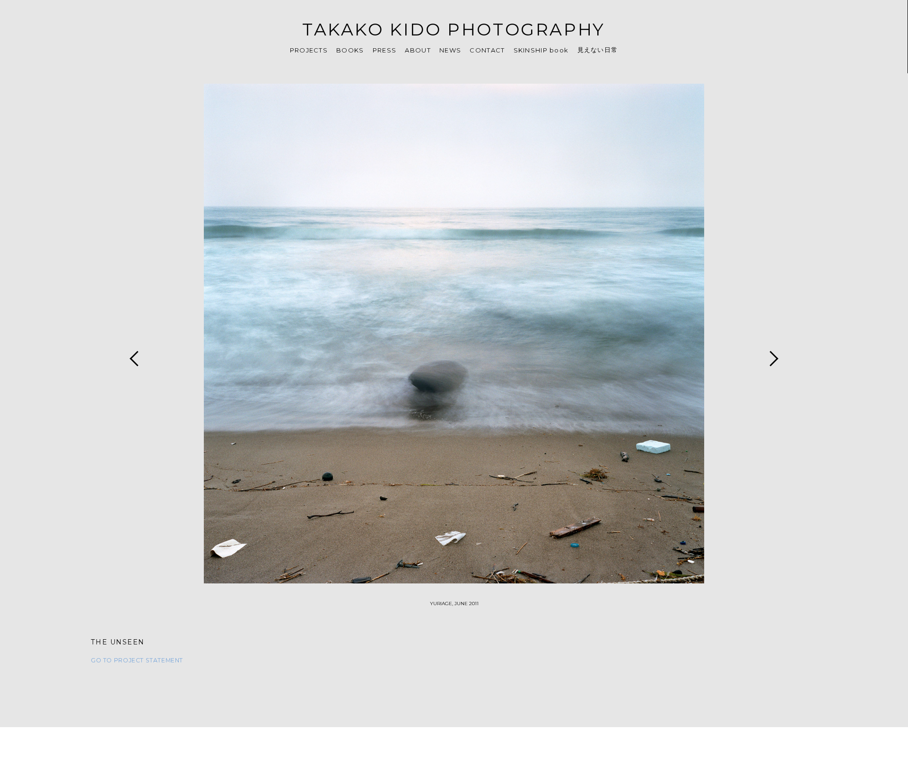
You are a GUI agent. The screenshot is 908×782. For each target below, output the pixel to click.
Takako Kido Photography (453, 29)
